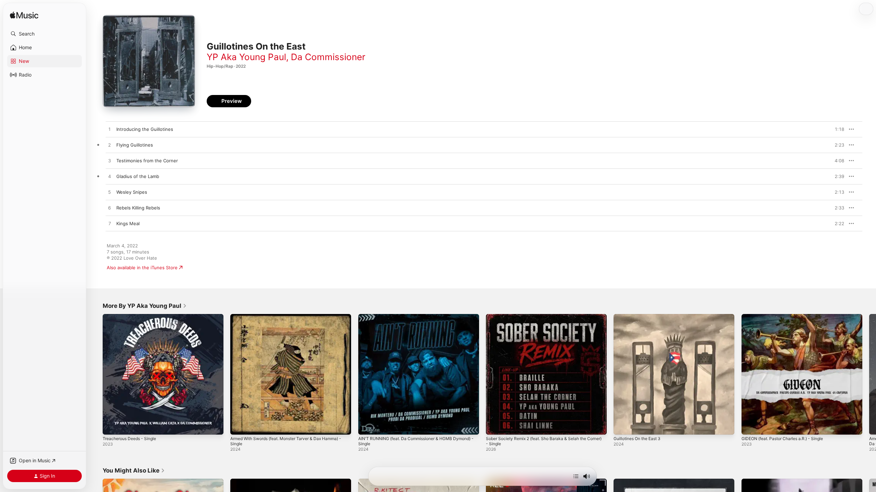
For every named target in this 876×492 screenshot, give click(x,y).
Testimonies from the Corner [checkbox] (147, 160)
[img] (24, 15)
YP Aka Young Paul (246, 57)
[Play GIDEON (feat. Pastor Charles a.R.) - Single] (750, 426)
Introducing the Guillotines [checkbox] (144, 129)
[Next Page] (869, 374)
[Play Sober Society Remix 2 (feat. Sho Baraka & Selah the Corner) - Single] (494, 426)
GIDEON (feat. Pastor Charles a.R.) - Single (787, 316)
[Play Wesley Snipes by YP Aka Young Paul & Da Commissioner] (109, 192)
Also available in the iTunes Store (142, 267)
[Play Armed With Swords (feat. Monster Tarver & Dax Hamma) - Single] (239, 426)
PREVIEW (836, 129)
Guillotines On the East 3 (640, 316)
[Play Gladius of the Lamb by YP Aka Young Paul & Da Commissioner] (109, 177)
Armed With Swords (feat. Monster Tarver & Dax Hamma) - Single (281, 319)
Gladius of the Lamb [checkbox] (137, 176)
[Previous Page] (96, 374)
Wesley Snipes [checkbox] (131, 192)
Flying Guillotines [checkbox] (134, 145)
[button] (44, 34)
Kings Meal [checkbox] (128, 223)
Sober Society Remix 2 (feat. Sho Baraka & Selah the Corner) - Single (541, 319)
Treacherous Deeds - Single (132, 316)
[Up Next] (576, 476)
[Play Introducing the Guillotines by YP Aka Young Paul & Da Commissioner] (109, 129)
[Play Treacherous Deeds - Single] (111, 426)
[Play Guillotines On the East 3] (622, 426)
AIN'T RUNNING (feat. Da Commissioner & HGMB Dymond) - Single (410, 319)
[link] (145, 306)
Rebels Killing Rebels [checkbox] (138, 207)
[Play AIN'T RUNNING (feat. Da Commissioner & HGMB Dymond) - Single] (367, 426)
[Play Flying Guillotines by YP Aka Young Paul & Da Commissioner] (109, 145)
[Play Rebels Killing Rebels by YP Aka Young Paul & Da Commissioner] (109, 208)
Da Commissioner (328, 57)
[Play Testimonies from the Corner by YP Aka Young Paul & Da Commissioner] (109, 161)
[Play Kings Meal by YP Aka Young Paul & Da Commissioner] (109, 224)
